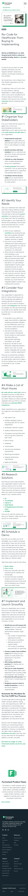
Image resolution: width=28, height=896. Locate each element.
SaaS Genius (9, 505)
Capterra (8, 503)
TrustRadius (9, 501)
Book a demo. (9, 566)
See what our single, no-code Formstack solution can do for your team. (14, 744)
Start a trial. (9, 568)
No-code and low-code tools (11, 392)
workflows (8, 233)
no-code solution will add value (13, 132)
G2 (5, 498)
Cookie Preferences (18, 868)
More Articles (6, 802)
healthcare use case (9, 733)
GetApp (7, 511)
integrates (13, 305)
